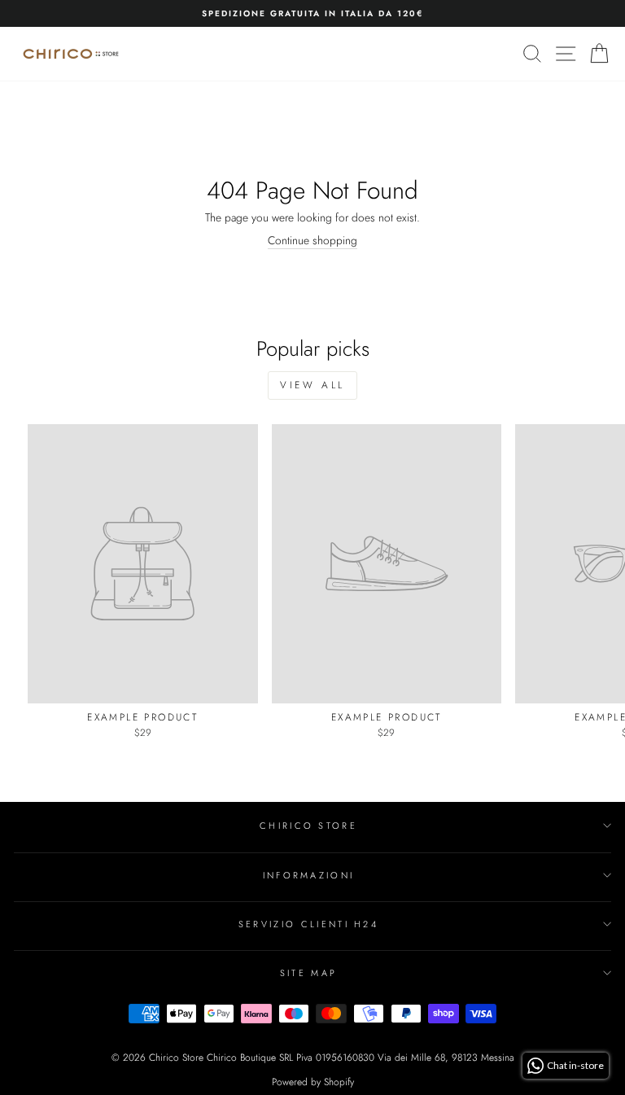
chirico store (308, 825)
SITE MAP (309, 972)
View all (312, 385)
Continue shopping (312, 241)
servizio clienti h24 (308, 924)
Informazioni (309, 875)
